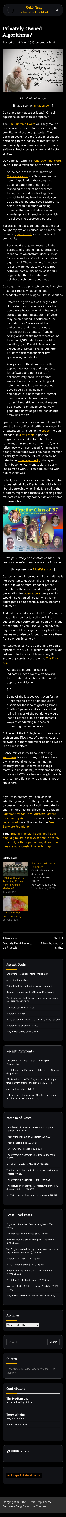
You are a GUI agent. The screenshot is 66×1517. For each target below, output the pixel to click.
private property (29, 460)
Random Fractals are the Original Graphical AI (30, 992)
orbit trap (44, 846)
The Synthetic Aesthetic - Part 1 (23, 1179)
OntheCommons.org (47, 160)
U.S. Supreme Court (21, 124)
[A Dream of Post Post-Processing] (15, 903)
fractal (15, 833)
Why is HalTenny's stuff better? (23, 1295)
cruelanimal (47, 42)
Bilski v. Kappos (17, 176)
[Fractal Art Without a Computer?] (45, 876)
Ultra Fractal (27, 435)
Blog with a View (15, 1418)
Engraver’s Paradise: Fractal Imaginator (27, 973)
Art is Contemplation (17, 980)
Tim (8, 1060)
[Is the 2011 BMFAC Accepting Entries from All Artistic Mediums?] (15, 869)
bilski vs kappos (35, 838)
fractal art (39, 833)
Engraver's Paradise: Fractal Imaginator (27, 1224)
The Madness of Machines (20, 1007)
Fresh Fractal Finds (16, 1143)
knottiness (9, 757)
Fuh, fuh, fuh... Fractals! (19, 1149)
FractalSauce (13, 1070)
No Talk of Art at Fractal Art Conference (27, 1195)
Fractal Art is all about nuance (22, 1025)
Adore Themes (36, 1506)
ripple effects (23, 234)
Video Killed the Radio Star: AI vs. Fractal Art (30, 986)
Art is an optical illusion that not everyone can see (33, 1019)
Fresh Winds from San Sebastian (23, 1137)
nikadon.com (42, 105)
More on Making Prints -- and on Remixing (28, 1286)
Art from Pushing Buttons (20, 1402)
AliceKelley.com (43, 569)
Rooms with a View (16, 1424)
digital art (16, 838)
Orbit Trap (34, 7)
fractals (26, 833)
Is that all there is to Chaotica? (22, 1164)
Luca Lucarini (11, 822)
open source (32, 593)
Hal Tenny (11, 1095)
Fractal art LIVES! (15, 1013)
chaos (46, 430)
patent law (35, 842)
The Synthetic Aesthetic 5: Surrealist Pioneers (30, 1155)
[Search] (57, 10)
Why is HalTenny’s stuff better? (22, 1031)
